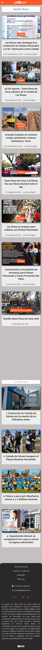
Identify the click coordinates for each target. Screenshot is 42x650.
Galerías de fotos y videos (21, 310)
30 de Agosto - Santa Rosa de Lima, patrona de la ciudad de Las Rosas (21, 92)
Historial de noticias (21, 566)
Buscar (22, 579)
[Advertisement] (21, 355)
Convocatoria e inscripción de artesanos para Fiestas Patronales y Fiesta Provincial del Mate (21, 274)
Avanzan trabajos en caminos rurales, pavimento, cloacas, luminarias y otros (21, 138)
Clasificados (21, 575)
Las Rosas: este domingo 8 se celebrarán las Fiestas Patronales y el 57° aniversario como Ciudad (21, 46)
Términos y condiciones (21, 571)
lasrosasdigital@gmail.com (21, 590)
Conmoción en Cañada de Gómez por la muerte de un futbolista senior (21, 416)
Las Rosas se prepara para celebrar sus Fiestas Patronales (21, 228)
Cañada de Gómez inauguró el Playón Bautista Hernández (22, 458)
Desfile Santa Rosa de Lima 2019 (21, 319)
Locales (21, 34)
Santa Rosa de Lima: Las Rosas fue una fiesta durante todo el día (21, 184)
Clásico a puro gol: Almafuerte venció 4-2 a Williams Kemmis (22, 497)
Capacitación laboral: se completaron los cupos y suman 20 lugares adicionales (21, 539)
